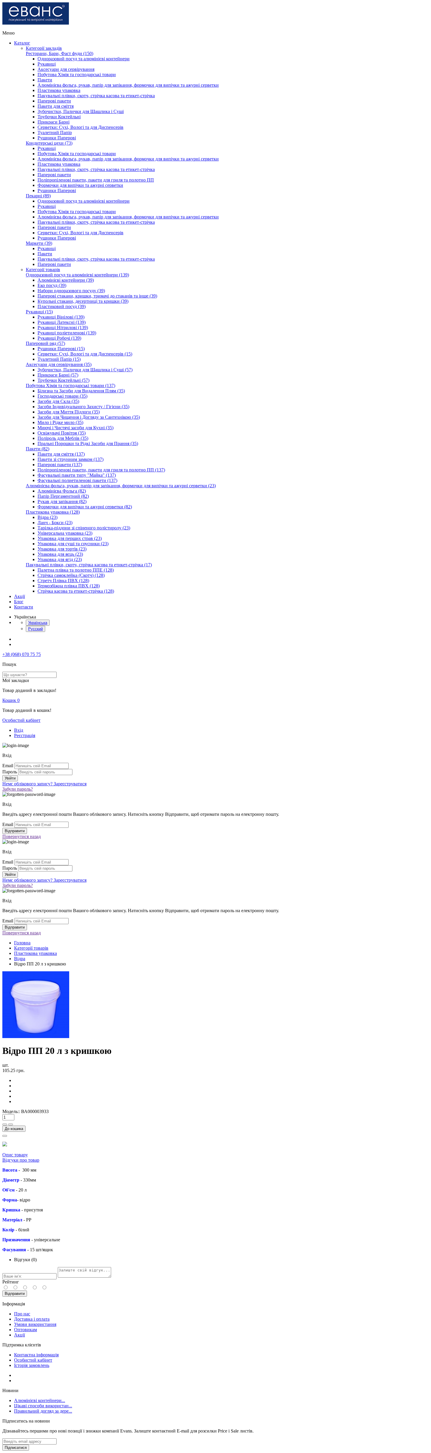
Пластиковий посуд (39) (62, 306)
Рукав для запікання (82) (62, 501)
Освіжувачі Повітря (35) (62, 432)
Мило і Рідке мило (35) (60, 422)
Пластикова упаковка (59, 90)
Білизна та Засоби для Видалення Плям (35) (81, 390)
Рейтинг (10, 1281)
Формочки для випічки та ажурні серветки (80, 185)
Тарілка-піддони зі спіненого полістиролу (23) (84, 527)
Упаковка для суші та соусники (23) (73, 543)
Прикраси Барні (53, 121)
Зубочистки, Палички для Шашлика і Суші (81, 111)
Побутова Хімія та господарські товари (77, 74)
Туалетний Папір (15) (59, 359)
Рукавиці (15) (39, 311)
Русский (35, 629)
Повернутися (21, 836)
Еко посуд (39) (52, 285)
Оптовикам (25, 1329)
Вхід (18, 730)
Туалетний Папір (55, 132)
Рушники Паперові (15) (61, 348)
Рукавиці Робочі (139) (59, 338)
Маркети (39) (39, 243)
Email (7, 765)
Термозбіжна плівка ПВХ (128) (69, 585)
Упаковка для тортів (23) (62, 548)
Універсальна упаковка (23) (65, 533)
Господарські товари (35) (62, 396)
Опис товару (15, 1154)
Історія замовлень (31, 1365)
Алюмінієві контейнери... (39, 1400)
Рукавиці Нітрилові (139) (63, 327)
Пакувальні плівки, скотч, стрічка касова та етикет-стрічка (96, 95)
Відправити (15, 1293)
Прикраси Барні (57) (58, 374)
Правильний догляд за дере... (43, 1410)
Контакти (23, 606)
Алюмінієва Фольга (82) (62, 490)
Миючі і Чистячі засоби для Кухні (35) (75, 427)
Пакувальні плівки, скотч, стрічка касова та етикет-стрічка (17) (89, 564)
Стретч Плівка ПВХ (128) (63, 580)
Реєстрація (24, 735)
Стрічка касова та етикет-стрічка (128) (76, 591)
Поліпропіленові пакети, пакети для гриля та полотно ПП (96, 179)
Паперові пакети (54, 100)
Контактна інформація (36, 1354)
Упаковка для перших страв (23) (70, 538)
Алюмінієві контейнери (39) (66, 280)
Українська (37, 622)
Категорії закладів (44, 48)
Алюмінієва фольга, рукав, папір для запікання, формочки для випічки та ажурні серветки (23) (121, 485)
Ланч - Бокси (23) (55, 522)
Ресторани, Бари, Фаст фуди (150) (59, 53)
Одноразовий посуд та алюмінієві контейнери (84, 58)
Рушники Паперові (57, 137)
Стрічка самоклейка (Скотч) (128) (71, 575)
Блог (18, 601)
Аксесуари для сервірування (66, 69)
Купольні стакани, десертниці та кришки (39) (83, 301)
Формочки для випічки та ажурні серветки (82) (85, 506)
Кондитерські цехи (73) (49, 143)
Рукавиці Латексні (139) (62, 322)
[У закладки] (4, 1136)
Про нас (22, 1313)
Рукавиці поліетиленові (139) (67, 332)
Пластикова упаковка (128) (53, 512)
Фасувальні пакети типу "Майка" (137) (77, 475)
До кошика (14, 1128)
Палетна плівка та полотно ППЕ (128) (76, 569)
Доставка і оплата (32, 1319)
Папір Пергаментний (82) (63, 496)
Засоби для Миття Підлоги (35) (69, 411)
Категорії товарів (43, 269)
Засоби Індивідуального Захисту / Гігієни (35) (83, 406)
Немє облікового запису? (44, 783)
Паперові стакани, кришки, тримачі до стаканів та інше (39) (97, 295)
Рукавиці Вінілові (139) (61, 316)
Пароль (9, 771)
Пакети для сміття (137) (61, 454)
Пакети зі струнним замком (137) (70, 459)
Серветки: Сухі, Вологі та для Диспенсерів (80, 127)
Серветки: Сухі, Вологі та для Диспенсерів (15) (85, 353)
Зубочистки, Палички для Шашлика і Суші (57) (85, 369)
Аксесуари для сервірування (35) (58, 364)
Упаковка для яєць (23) (60, 554)
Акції (19, 596)
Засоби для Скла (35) (58, 401)
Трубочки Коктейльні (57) (63, 380)
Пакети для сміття (56, 106)
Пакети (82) (37, 448)
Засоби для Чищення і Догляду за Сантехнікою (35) (89, 417)
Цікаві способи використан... (43, 1405)
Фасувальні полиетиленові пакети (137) (77, 480)
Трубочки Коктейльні (59, 116)
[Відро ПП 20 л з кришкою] (35, 1036)
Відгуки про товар (20, 1160)
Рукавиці (47, 63)
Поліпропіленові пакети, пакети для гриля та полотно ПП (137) (101, 469)
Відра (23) (47, 517)
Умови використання (35, 1324)
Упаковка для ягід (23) (60, 559)
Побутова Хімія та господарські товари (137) (70, 385)
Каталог (22, 42)
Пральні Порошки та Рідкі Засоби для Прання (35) (88, 443)
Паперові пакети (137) (60, 464)
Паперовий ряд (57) (45, 343)
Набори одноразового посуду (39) (71, 290)
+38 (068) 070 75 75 (21, 654)
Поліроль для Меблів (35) (63, 438)
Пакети (45, 79)
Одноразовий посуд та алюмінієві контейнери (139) (77, 274)
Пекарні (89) (38, 195)
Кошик (11, 700)
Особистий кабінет (21, 720)
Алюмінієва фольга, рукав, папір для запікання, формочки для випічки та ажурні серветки (128, 85)
